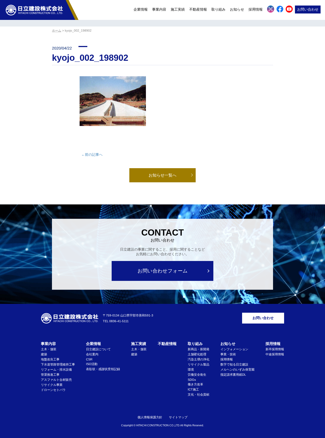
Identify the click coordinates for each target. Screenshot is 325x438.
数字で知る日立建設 (234, 364)
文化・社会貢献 (198, 394)
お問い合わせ (307, 9)
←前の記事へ (92, 154)
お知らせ (237, 9)
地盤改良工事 (50, 359)
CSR (89, 359)
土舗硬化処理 (197, 354)
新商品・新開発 (198, 349)
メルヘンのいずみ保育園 (237, 369)
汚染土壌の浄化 (198, 359)
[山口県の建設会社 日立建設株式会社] (34, 9)
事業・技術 (228, 354)
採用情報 (226, 359)
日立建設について (98, 349)
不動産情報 (198, 9)
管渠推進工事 (50, 374)
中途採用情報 (275, 354)
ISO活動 (92, 364)
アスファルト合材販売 (56, 379)
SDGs (192, 379)
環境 (191, 369)
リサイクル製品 (198, 364)
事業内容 (159, 9)
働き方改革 (195, 384)
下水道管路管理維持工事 (58, 364)
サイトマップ (178, 417)
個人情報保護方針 (150, 417)
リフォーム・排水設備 (56, 369)
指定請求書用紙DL (233, 374)
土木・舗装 (48, 349)
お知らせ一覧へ (162, 175)
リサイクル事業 (52, 385)
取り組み (218, 9)
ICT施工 (193, 389)
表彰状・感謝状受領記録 (103, 369)
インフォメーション (234, 349)
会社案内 (92, 354)
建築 (44, 354)
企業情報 (141, 9)
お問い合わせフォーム (163, 271)
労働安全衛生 (197, 374)
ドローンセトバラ (53, 390)
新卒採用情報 (275, 349)
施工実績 (178, 9)
